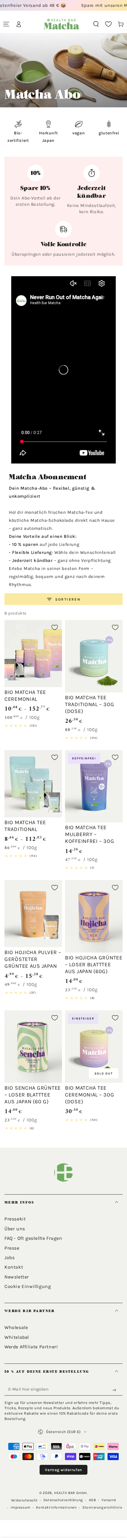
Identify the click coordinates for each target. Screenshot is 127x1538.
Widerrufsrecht (24, 1500)
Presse (11, 1248)
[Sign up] (115, 1390)
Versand (109, 1500)
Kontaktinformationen (56, 1507)
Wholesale (16, 1327)
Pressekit (15, 1219)
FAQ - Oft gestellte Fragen (33, 1238)
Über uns (14, 1228)
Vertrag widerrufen (63, 1470)
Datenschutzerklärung (63, 1500)
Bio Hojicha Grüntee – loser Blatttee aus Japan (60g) (94, 964)
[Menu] (6, 24)
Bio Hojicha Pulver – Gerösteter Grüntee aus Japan (32, 959)
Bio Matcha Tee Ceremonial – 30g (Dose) (89, 1095)
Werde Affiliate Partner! (31, 1347)
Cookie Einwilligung (27, 1286)
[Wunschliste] (108, 24)
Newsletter (16, 1277)
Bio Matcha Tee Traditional (25, 825)
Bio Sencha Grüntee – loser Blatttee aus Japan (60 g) (32, 1095)
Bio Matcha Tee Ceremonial (25, 695)
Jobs (9, 1257)
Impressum (20, 1507)
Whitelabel (16, 1337)
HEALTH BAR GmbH (70, 1493)
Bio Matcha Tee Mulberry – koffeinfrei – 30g (89, 834)
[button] (96, 24)
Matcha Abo (27, 112)
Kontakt (13, 1267)
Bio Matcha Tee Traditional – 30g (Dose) (89, 704)
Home (9, 112)
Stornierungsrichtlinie (102, 1507)
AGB (92, 1500)
